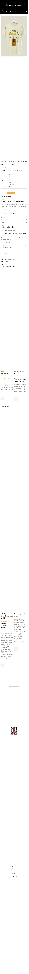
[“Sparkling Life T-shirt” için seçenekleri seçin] (16, 649)
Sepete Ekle (10, 193)
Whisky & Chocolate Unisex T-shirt (7, 616)
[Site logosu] (14, 12)
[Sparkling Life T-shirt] (20, 459)
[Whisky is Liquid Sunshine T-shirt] (20, 319)
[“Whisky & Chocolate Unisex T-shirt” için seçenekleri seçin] (2, 665)
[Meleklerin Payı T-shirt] (7, 319)
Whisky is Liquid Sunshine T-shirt (20, 373)
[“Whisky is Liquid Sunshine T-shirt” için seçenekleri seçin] (16, 399)
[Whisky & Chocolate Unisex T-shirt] (7, 459)
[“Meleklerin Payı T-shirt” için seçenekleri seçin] (2, 398)
